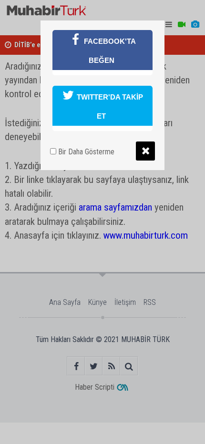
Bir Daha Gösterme (85, 151)
